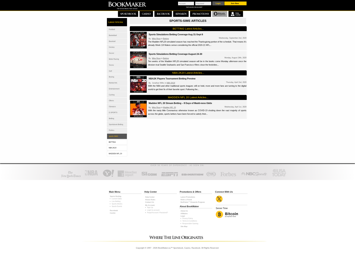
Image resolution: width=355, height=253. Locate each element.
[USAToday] (279, 176)
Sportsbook (128, 13)
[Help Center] (235, 14)
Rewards (180, 13)
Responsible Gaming (190, 224)
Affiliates (184, 214)
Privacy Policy (187, 218)
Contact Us (149, 202)
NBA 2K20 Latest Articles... (188, 72)
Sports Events (117, 206)
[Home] (129, 4)
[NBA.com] (91, 176)
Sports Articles (117, 204)
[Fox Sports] (211, 176)
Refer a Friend (186, 200)
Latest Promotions (188, 197)
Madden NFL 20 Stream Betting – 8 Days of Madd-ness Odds (180, 103)
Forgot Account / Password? (157, 213)
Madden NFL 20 (169, 107)
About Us (184, 211)
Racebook (163, 13)
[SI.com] (149, 176)
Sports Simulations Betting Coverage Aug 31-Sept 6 (176, 34)
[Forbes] (228, 176)
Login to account (153, 210)
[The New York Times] (71, 177)
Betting (166, 39)
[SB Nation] (192, 176)
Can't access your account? (194, 7)
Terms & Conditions (189, 221)
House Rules (150, 200)
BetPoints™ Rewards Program (193, 202)
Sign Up (150, 207)
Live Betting (116, 201)
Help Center (150, 197)
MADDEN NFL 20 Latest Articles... (188, 97)
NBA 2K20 (171, 83)
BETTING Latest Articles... (188, 28)
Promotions (200, 13)
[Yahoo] (108, 176)
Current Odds (117, 199)
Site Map (184, 226)
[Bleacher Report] (127, 176)
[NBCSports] (254, 176)
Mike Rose (156, 39)
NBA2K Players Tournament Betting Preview (172, 78)
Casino (146, 13)
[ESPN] (169, 176)
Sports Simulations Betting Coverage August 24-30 (175, 54)
